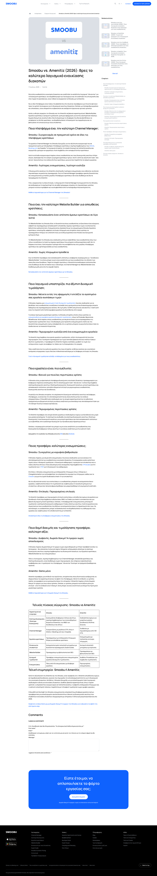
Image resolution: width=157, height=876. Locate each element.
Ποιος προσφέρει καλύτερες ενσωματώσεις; (114, 131)
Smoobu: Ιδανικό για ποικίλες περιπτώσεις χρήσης (115, 124)
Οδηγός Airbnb (24, 865)
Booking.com (33, 148)
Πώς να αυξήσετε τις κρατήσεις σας (38, 865)
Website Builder (35, 843)
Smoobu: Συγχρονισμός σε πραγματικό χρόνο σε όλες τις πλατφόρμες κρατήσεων (115, 88)
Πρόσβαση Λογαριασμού (38, 856)
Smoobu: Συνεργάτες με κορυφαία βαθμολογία (113, 134)
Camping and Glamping (68, 845)
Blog (94, 835)
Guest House (66, 843)
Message (32, 737)
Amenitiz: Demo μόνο (109, 150)
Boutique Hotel (66, 840)
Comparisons (38, 13)
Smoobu (29, 13)
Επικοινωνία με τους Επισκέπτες (41, 845)
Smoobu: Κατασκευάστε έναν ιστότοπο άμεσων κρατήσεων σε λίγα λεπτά (114, 100)
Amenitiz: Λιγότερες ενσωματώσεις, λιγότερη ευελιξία (113, 92)
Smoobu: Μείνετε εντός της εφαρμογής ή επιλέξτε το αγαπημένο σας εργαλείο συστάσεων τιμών (114, 112)
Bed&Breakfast (66, 838)
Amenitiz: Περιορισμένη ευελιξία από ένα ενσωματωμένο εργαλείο (115, 117)
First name (32, 728)
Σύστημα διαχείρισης (37, 838)
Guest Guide (34, 848)
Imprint (125, 845)
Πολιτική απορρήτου (129, 838)
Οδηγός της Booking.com (12, 865)
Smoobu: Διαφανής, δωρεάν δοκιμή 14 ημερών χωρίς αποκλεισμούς (114, 147)
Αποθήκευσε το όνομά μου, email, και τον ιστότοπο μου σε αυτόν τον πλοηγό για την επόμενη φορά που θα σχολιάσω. (62, 734)
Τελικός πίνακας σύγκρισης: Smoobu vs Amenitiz (113, 154)
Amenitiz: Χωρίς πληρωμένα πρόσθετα (114, 104)
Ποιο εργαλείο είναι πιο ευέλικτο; (111, 121)
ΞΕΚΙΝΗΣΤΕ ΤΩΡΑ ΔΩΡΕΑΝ (142, 4)
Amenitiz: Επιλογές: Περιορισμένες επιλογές (113, 138)
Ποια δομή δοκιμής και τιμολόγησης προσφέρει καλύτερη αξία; (112, 143)
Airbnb (92, 146)
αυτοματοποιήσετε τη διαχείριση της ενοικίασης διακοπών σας (64, 865)
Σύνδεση (128, 4)
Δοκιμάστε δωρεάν (78, 797)
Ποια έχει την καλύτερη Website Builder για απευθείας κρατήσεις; (114, 96)
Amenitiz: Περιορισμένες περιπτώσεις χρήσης (114, 128)
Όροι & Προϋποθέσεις (130, 835)
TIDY (42, 467)
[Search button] (115, 3)
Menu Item (85, 865)
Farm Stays (65, 848)
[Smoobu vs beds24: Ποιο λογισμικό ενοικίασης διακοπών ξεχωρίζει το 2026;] (115, 54)
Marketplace (96, 840)
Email (31, 731)
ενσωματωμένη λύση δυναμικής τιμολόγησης (60, 303)
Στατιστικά (34, 853)
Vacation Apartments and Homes (71, 835)
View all (115, 73)
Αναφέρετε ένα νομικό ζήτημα (132, 843)
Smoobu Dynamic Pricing (38, 850)
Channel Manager (36, 835)
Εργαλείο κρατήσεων (37, 840)
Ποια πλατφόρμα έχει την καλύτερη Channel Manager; (114, 84)
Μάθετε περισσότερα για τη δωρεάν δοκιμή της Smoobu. (48, 593)
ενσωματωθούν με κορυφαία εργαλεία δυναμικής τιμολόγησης (50, 317)
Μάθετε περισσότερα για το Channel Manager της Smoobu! (49, 192)
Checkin (31, 476)
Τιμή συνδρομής (97, 843)
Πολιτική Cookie (128, 840)
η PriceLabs (86, 465)
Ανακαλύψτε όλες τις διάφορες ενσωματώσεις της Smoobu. (49, 516)
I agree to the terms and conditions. (40, 753)
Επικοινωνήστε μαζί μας (100, 845)
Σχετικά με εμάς (97, 848)
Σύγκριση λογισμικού (50, 13)
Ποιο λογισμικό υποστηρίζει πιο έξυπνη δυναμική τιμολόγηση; (113, 107)
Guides (95, 838)
